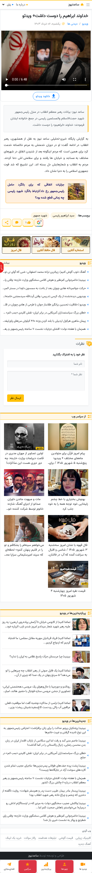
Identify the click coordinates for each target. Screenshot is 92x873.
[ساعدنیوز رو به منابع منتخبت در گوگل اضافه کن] (38, 223)
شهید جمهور (40, 215)
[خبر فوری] (2, 267)
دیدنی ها (72, 23)
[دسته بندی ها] (88, 4)
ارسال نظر (15, 398)
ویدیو (85, 23)
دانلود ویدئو (43, 96)
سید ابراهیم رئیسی (63, 215)
